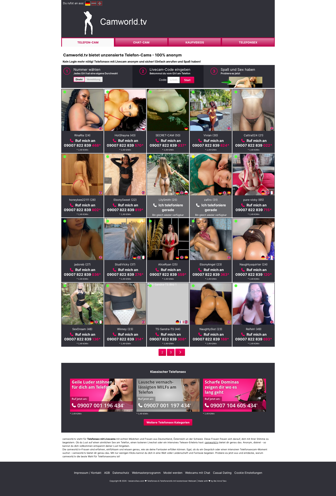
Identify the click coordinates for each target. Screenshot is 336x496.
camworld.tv (211, 442)
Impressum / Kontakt (87, 472)
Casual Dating (222, 472)
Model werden (172, 472)
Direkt (79, 79)
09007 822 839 (82, 145)
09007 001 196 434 (100, 405)
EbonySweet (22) (125, 199)
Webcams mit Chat (197, 472)
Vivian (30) (211, 135)
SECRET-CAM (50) (168, 135)
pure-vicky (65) (253, 199)
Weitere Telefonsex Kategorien (168, 422)
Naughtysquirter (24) (254, 264)
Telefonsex (248, 42)
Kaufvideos (195, 42)
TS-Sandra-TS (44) (167, 329)
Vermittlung (93, 79)
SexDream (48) (82, 329)
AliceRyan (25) (168, 264)
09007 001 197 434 (167, 405)
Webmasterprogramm (146, 472)
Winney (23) (125, 329)
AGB (107, 472)
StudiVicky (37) (125, 264)
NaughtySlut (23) (211, 329)
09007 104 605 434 (233, 405)
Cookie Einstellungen (248, 472)
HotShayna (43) (125, 135)
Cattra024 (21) (253, 135)
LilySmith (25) (168, 199)
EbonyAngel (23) (211, 264)
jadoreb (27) (82, 264)
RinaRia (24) (82, 135)
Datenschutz (121, 472)
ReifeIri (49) (253, 329)
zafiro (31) (211, 199)
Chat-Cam (141, 42)
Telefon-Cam (88, 42)
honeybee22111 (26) (82, 199)
